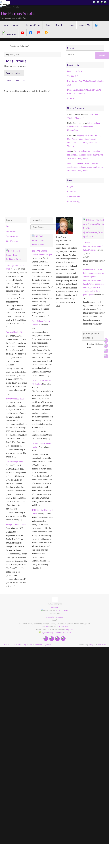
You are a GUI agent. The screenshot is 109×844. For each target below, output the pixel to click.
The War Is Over (74, 76)
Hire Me (38, 644)
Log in (70, 187)
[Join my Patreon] (98, 2)
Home (6, 644)
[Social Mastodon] (97, 25)
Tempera (92, 644)
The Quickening (15, 60)
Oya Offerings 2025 (14, 462)
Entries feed (72, 191)
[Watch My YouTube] (102, 2)
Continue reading (13, 73)
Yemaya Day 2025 (14, 332)
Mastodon (54, 607)
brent (69, 163)
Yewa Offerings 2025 (15, 399)
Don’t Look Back (74, 71)
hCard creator (63, 626)
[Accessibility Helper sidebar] (3, 3)
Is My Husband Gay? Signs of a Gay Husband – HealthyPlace (83, 126)
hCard (46, 626)
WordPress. (102, 644)
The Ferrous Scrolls (17, 13)
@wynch (48, 644)
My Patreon (28, 644)
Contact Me (16, 644)
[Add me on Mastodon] (95, 2)
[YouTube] (22, 32)
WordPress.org (73, 201)
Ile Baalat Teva (13, 259)
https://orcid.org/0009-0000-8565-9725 (56, 633)
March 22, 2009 (13, 80)
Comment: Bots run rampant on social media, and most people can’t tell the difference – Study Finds (85, 154)
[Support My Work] (106, 2)
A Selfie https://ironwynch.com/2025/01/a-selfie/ (93, 246)
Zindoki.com (38, 244)
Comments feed (73, 196)
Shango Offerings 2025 (16, 524)
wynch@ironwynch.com (54, 617)
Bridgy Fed (68, 629)
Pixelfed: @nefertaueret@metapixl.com (93, 232)
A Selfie (70, 98)
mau (69, 151)
